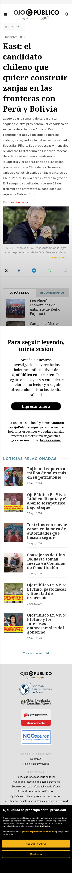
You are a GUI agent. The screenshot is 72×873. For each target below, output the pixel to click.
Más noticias (34, 653)
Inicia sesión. (50, 440)
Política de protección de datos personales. (36, 782)
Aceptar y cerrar (36, 843)
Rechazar (36, 854)
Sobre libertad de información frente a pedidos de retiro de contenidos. (36, 803)
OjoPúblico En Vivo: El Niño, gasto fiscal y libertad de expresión (46, 591)
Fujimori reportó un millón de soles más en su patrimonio (47, 473)
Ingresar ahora (36, 406)
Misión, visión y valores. (36, 764)
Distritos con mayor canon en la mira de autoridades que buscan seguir (47, 531)
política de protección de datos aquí (39, 831)
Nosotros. (36, 759)
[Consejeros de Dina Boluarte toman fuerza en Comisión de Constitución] (13, 565)
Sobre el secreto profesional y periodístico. (36, 786)
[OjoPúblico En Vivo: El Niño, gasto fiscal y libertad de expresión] (13, 595)
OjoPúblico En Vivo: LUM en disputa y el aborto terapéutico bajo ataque (47, 501)
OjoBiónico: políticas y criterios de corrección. (36, 796)
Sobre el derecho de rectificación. (36, 791)
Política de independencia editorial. (36, 777)
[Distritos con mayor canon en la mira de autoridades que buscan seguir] (13, 535)
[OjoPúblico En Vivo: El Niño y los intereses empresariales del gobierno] (13, 627)
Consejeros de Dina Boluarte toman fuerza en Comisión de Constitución (46, 561)
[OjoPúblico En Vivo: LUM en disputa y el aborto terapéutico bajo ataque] (13, 505)
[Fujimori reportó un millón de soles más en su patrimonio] (13, 477)
